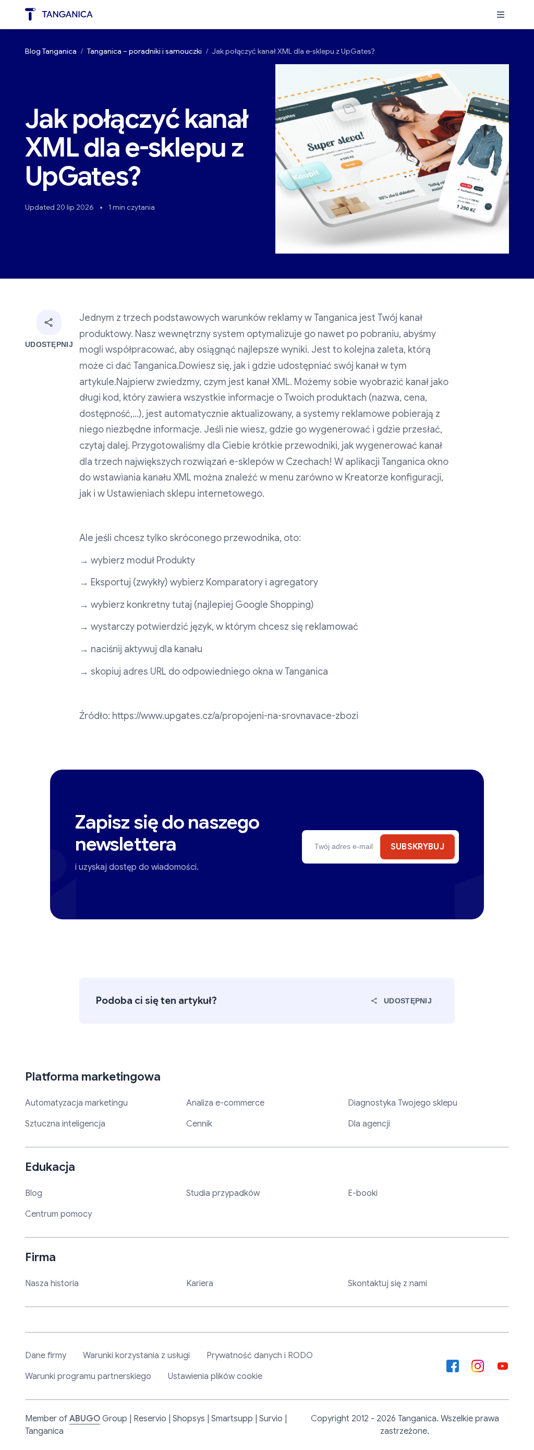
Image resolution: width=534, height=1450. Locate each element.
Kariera (199, 1283)
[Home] (59, 14)
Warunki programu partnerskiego (88, 1376)
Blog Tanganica (51, 51)
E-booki (363, 1193)
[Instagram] (477, 1366)
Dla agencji (369, 1124)
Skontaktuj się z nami (387, 1283)
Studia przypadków (223, 1193)
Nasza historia (52, 1283)
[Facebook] (452, 1366)
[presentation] (500, 14)
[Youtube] (502, 1366)
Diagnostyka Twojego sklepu (402, 1103)
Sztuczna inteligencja (65, 1124)
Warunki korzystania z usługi (136, 1355)
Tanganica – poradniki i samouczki (144, 51)
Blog (33, 1193)
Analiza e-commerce (225, 1103)
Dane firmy (45, 1355)
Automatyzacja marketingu (76, 1103)
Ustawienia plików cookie (215, 1376)
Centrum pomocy (58, 1214)
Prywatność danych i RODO (260, 1355)
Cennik (199, 1124)
